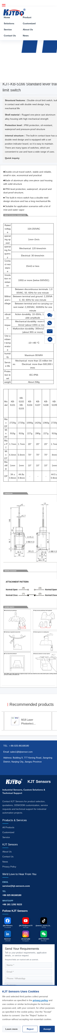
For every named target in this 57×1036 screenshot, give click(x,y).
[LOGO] (14, 11)
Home (7, 17)
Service (8, 29)
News (26, 35)
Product (27, 17)
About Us (28, 29)
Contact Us (10, 35)
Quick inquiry (12, 158)
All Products (8, 827)
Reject (30, 1029)
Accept (47, 1029)
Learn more (11, 1029)
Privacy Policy (9, 866)
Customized (29, 23)
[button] (49, 315)
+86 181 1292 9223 (12, 904)
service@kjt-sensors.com (16, 886)
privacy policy (40, 1000)
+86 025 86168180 (11, 895)
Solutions (9, 23)
